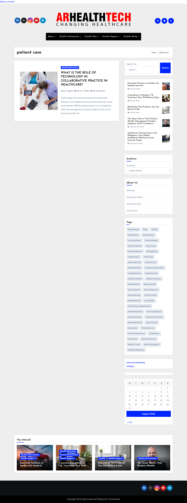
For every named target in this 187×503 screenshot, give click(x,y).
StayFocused (151, 322)
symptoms (132, 328)
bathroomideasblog (135, 362)
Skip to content (7, 2)
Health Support (110, 37)
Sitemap (130, 190)
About (51, 37)
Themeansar (114, 499)
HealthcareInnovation (154, 268)
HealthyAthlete (134, 273)
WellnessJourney (149, 339)
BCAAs (154, 229)
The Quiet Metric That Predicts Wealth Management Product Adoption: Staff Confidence (142, 121)
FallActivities (134, 257)
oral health (149, 301)
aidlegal (130, 366)
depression (151, 246)
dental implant (151, 240)
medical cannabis (153, 279)
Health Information (69, 37)
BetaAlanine (133, 235)
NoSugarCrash (134, 301)
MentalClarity (134, 284)
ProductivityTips (135, 311)
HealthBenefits (134, 268)
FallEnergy (148, 257)
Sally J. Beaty (67, 91)
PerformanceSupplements (139, 306)
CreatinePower (134, 240)
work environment (151, 344)
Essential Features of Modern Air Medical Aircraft (31, 466)
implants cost (151, 273)
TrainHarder (154, 333)
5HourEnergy (133, 229)
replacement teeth (154, 317)
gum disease (150, 262)
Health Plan (91, 37)
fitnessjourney (134, 262)
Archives (130, 165)
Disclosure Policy (134, 197)
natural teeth (150, 295)
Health (102, 458)
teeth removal (148, 328)
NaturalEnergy (134, 295)
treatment (132, 339)
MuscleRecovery (151, 290)
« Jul (129, 422)
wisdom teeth (134, 344)
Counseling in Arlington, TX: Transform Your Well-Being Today (72, 466)
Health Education (70, 67)
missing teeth (134, 290)
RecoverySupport (154, 311)
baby (145, 229)
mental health (150, 284)
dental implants (135, 246)
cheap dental (148, 235)
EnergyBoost (152, 251)
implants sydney (135, 279)
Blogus (101, 499)
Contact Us (132, 210)
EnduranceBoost (135, 251)
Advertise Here (133, 204)
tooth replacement (136, 333)
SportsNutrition (135, 322)
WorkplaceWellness (136, 350)
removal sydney (135, 317)
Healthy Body (131, 37)
